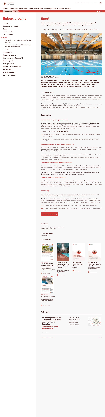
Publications (90, 3)
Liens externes (94, 29)
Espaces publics (8, 61)
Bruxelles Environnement (47, 200)
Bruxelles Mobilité (93, 199)
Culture (5, 49)
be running (77, 29)
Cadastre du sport (66, 29)
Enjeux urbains (23, 8)
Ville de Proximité (53, 99)
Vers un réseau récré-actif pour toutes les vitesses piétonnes (18, 45)
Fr (97, 11)
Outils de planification (51, 8)
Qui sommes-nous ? (65, 8)
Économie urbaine (9, 55)
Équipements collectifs (11, 26)
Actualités (76, 3)
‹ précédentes (50, 337)
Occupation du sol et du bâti (13, 58)
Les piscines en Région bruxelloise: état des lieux (18, 41)
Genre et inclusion (9, 75)
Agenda (83, 3)
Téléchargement (46, 273)
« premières (43, 337)
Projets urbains (13, 8)
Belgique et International (12, 66)
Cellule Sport (54, 29)
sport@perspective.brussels (48, 228)
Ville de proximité (9, 72)
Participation (7, 69)
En (101, 11)
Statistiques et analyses (36, 8)
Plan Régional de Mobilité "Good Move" (55, 208)
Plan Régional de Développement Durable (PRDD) (56, 95)
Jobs (95, 3)
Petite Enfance (8, 35)
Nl (99, 11)
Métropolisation (8, 64)
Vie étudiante (8, 32)
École (5, 29)
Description (45, 29)
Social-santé (7, 52)
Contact (85, 29)
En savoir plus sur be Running (49, 214)
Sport (15, 11)
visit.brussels (59, 200)
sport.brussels (47, 136)
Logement (6, 23)
